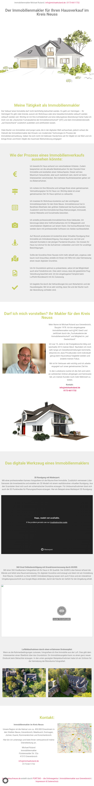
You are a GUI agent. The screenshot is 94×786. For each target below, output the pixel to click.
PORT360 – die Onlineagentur (45, 778)
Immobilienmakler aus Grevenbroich (75, 778)
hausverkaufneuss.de (11, 778)
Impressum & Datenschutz (47, 781)
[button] (5, 780)
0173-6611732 (73, 2)
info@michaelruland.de (55, 2)
